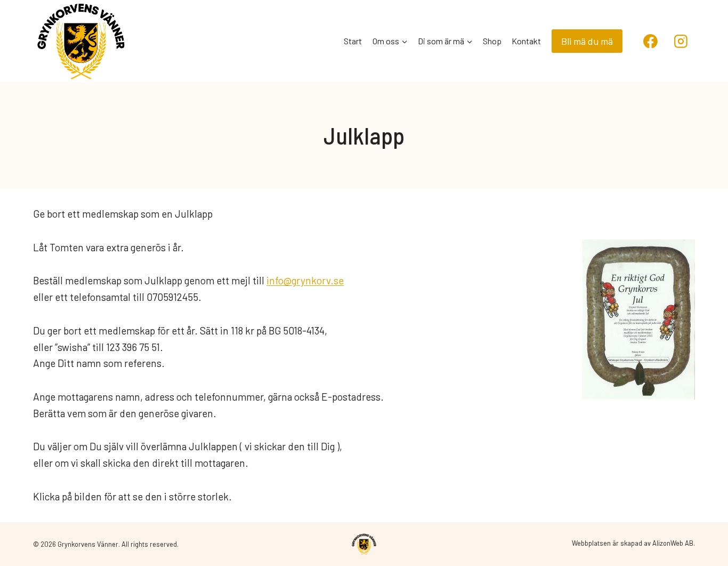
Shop (492, 41)
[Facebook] (650, 41)
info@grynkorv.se (305, 280)
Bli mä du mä (587, 41)
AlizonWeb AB (672, 543)
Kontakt (526, 41)
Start (353, 41)
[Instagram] (680, 41)
